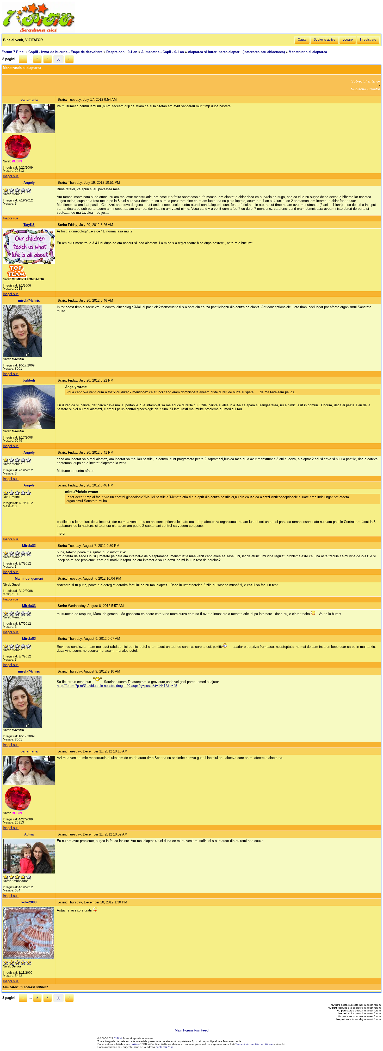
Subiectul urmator (365, 89)
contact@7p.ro (165, 1047)
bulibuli (29, 380)
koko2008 (28, 902)
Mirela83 (29, 546)
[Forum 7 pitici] (38, 32)
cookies (134, 1044)
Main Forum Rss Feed (191, 1030)
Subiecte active (324, 39)
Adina (29, 834)
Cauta (302, 39)
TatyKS (29, 225)
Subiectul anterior (365, 81)
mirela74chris (29, 300)
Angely (29, 183)
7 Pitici (118, 1038)
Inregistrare (368, 39)
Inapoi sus (10, 176)
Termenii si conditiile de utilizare (254, 1044)
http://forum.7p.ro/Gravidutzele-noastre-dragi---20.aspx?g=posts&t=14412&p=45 (117, 686)
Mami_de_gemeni (29, 578)
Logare (348, 39)
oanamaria (29, 100)
